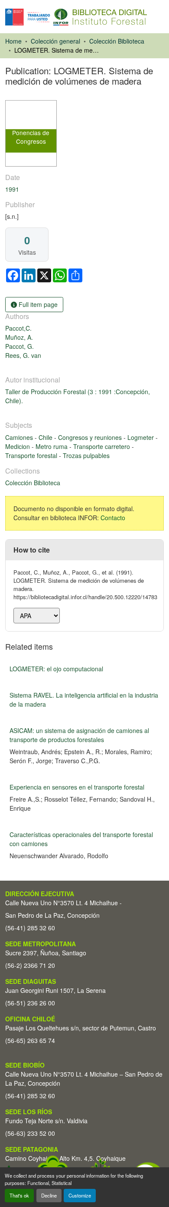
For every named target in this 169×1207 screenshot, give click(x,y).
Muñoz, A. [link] (19, 337)
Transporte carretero (102, 446)
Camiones (20, 437)
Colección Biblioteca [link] (116, 41)
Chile (46, 437)
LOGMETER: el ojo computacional (56, 668)
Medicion (18, 446)
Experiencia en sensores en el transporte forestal (77, 787)
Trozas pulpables (86, 455)
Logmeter (141, 437)
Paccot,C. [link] (18, 328)
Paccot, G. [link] (19, 346)
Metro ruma (52, 446)
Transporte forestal (32, 455)
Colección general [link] (55, 41)
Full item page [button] (37, 304)
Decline (49, 1195)
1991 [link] (12, 189)
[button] (76, 17)
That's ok (19, 1195)
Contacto (113, 517)
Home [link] (13, 41)
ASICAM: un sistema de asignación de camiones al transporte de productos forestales (79, 735)
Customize (79, 1195)
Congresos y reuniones (91, 437)
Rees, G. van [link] (23, 355)
